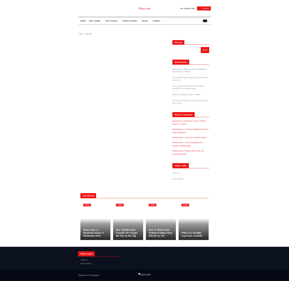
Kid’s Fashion (95, 21)
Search (178, 42)
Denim (83, 21)
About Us (176, 173)
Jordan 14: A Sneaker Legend (195, 137)
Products (156, 21)
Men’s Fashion (112, 21)
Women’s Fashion (130, 21)
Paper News (83, 275)
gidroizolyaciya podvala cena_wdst (184, 121)
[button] (209, 20)
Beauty (145, 21)
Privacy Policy (177, 179)
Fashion (87, 205)
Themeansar (94, 275)
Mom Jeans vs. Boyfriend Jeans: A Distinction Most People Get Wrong (93, 234)
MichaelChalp (177, 129)
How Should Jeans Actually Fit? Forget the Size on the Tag (126, 232)
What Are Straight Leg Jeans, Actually (186, 94)
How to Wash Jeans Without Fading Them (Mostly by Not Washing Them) (160, 234)
